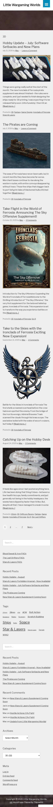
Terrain (41, 630)
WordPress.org (10, 784)
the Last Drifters (39, 517)
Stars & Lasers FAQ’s (12, 562)
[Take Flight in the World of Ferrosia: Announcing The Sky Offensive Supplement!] (26, 290)
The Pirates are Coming (20, 124)
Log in (6, 772)
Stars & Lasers (9, 115)
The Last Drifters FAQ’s (13, 558)
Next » (30, 527)
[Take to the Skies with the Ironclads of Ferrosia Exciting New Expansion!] (26, 401)
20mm (5, 612)
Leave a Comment (29, 51)
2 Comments (31, 220)
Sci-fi (34, 319)
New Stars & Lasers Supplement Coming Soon (24, 597)
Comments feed (10, 780)
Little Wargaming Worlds (21, 5)
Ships (7, 622)
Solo (15, 623)
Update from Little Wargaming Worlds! (28, 721)
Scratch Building (36, 616)
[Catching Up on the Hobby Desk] (26, 486)
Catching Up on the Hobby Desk (26, 439)
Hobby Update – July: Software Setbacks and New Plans (26, 45)
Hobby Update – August (14, 577)
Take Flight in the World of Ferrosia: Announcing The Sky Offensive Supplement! (25, 212)
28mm (12, 612)
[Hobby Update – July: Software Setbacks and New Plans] (26, 84)
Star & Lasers (14, 629)
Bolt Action (34, 612)
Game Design (27, 112)
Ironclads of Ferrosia (41, 112)
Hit (11, 802)
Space (24, 622)
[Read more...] (9, 106)
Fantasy (17, 112)
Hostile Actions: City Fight (22, 713)
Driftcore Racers (27, 514)
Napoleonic (6, 617)
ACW (24, 612)
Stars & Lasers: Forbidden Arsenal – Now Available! (26, 581)
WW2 (5, 634)
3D (12, 112)
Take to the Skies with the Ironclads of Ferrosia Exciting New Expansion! (24, 332)
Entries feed (8, 776)
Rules (14, 617)
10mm (13, 514)
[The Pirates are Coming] (26, 171)
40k (19, 612)
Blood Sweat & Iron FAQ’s (14, 553)
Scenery (21, 617)
